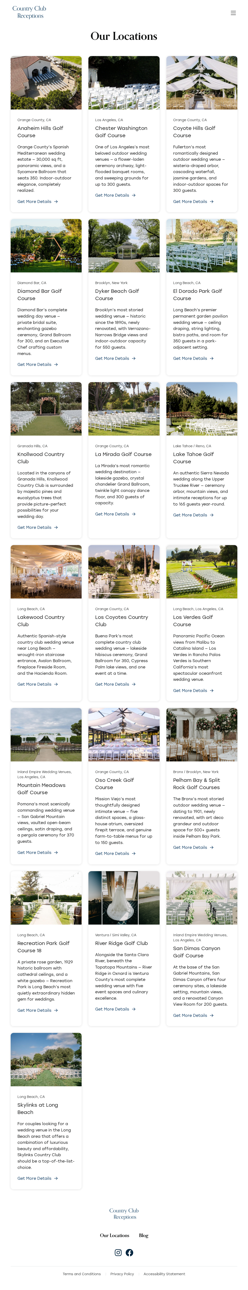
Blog (143, 1235)
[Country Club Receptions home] (29, 13)
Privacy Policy (122, 1274)
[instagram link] (118, 1252)
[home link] (124, 1214)
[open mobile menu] (233, 13)
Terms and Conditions (82, 1274)
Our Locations (114, 1235)
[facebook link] (129, 1252)
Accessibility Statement (164, 1274)
